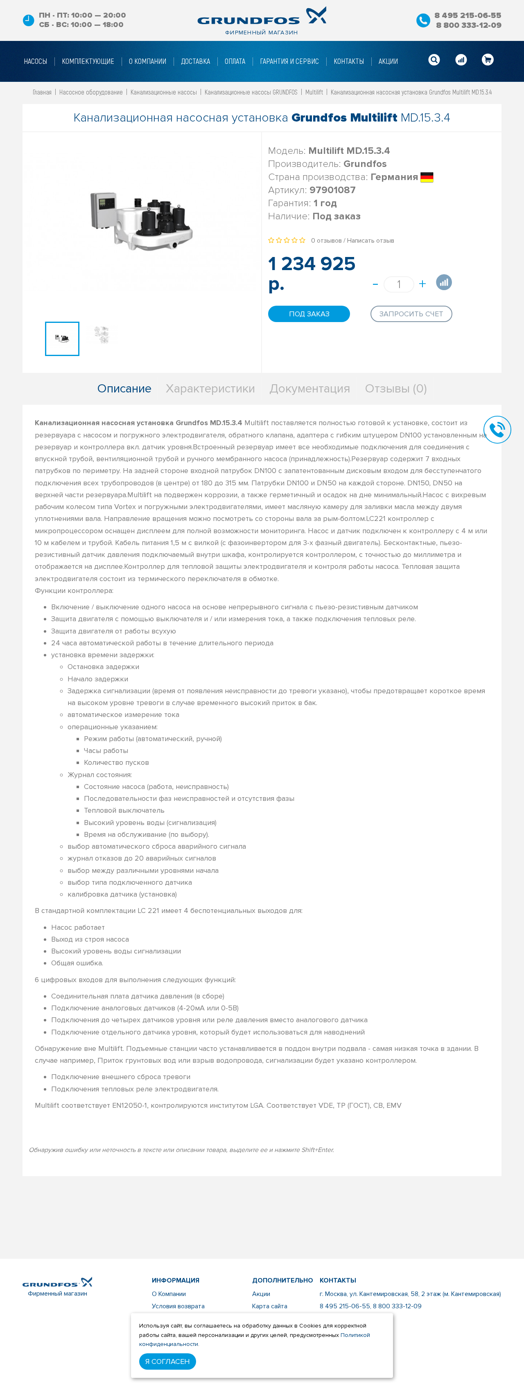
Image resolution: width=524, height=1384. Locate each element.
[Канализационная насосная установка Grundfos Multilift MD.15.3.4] (62, 339)
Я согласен (167, 1361)
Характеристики (210, 388)
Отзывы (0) (396, 388)
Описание (124, 388)
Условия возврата (178, 1306)
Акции (261, 1294)
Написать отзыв (370, 241)
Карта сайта (269, 1306)
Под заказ (309, 313)
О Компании (169, 1294)
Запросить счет (411, 313)
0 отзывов (326, 241)
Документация (309, 388)
